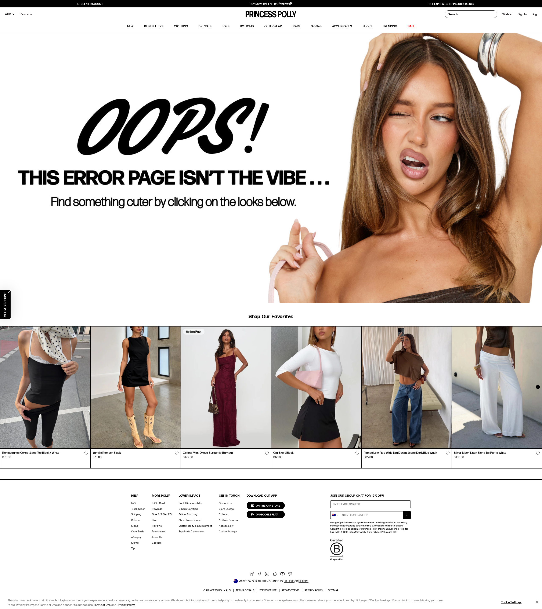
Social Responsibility (191, 503)
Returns (136, 520)
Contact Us (225, 503)
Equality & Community (191, 531)
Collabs (223, 514)
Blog (154, 520)
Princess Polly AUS (218, 590)
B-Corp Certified (188, 508)
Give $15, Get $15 (162, 514)
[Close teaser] (9, 292)
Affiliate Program (229, 520)
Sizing (134, 525)
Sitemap (333, 590)
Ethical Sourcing (188, 514)
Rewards (157, 508)
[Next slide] (537, 387)
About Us (157, 537)
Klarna (135, 542)
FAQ (133, 503)
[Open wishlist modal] (86, 453)
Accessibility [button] (226, 525)
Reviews (157, 525)
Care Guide (137, 531)
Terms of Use (268, 590)
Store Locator (227, 508)
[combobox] (334, 515)
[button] (534, 14)
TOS (395, 531)
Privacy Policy (380, 531)
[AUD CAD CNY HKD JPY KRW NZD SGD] (10, 14)
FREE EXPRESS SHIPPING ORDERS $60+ (452, 4)
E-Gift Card (158, 503)
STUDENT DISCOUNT (90, 4)
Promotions (158, 531)
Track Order (138, 508)
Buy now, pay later (263, 4)
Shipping (136, 514)
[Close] (537, 602)
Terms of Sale (245, 590)
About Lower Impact (190, 520)
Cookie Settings (228, 531)
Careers (157, 542)
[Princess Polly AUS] (271, 14)
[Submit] (407, 515)
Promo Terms (291, 590)
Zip (133, 548)
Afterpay (136, 537)
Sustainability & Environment (195, 525)
